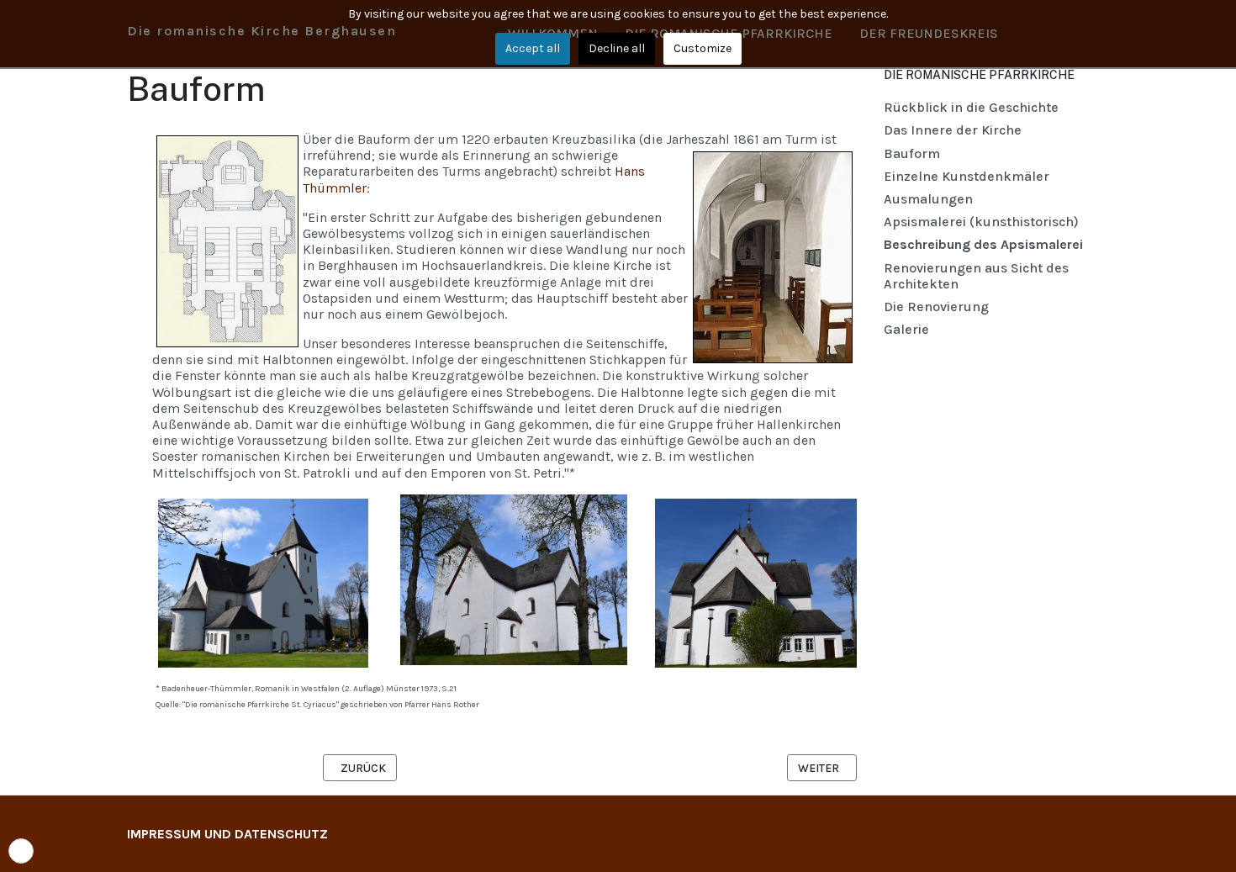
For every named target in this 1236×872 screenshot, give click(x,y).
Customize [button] (702, 48)
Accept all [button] (532, 48)
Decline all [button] (617, 48)
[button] (21, 851)
